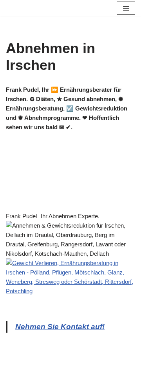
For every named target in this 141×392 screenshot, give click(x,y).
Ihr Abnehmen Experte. (70, 216)
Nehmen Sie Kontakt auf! (60, 327)
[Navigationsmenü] (126, 8)
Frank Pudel (21, 216)
